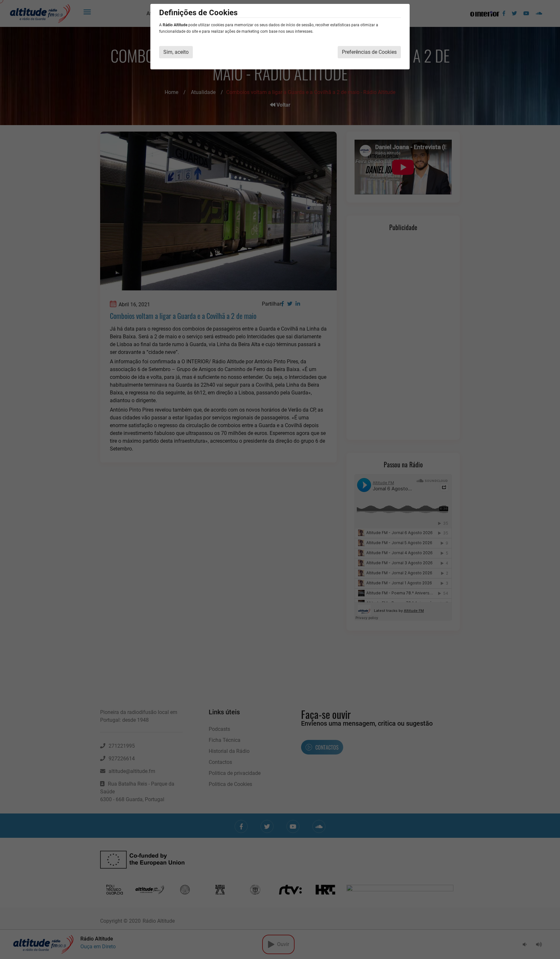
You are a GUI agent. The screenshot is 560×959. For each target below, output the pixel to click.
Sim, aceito (176, 52)
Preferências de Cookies (369, 52)
